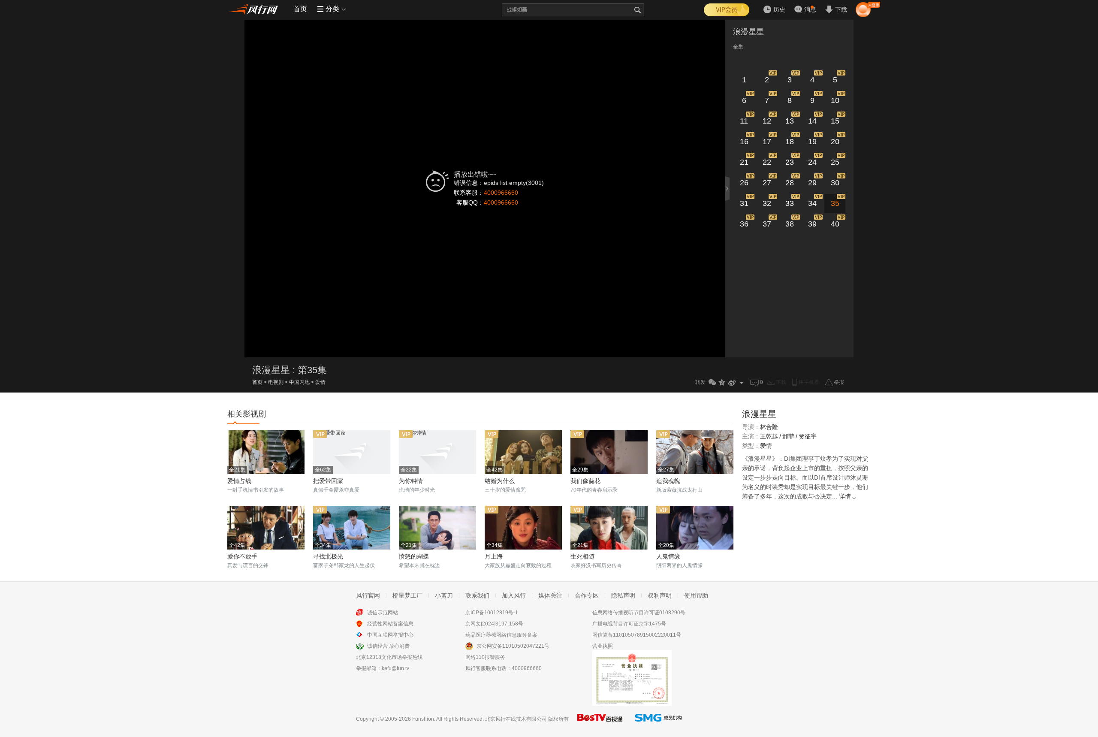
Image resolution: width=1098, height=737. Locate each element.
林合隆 (769, 426)
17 (767, 141)
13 (789, 121)
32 (767, 203)
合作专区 (587, 595)
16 (744, 141)
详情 (845, 496)
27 (767, 182)
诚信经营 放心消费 (388, 646)
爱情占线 (239, 480)
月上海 (494, 556)
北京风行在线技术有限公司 (516, 719)
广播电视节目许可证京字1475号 (629, 624)
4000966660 (501, 192)
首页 (300, 8)
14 (812, 121)
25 (835, 162)
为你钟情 (411, 480)
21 (744, 162)
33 (789, 203)
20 (835, 141)
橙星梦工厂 (407, 595)
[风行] (255, 9)
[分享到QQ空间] (722, 382)
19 (812, 141)
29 (812, 182)
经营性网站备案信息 (390, 624)
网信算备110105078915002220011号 (636, 635)
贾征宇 (808, 436)
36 (744, 224)
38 (789, 224)
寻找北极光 (328, 556)
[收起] (728, 188)
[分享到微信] (712, 382)
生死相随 (582, 556)
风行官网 (368, 595)
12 (767, 121)
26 (744, 182)
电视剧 (276, 382)
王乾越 (769, 436)
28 (789, 182)
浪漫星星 (748, 31)
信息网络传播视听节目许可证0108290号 (638, 613)
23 (789, 162)
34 (812, 203)
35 (835, 203)
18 (789, 141)
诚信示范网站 (382, 613)
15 (835, 121)
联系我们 (477, 595)
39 (812, 224)
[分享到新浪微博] (732, 382)
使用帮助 (696, 595)
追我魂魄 (668, 480)
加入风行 (514, 595)
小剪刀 (444, 595)
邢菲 (788, 436)
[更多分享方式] (741, 382)
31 (744, 203)
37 (767, 224)
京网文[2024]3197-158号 (494, 624)
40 (835, 224)
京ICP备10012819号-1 (491, 613)
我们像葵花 (585, 480)
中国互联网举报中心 (390, 635)
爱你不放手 (242, 556)
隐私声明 (623, 595)
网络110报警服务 (485, 657)
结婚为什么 (500, 480)
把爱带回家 (328, 480)
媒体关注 (550, 595)
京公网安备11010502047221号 (513, 646)
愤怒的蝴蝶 (414, 556)
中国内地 (299, 382)
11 (744, 121)
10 (835, 100)
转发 (700, 382)
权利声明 (660, 595)
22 (767, 162)
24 (812, 162)
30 (835, 182)
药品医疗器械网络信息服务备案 (501, 635)
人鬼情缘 (668, 556)
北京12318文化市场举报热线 (389, 657)
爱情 (320, 382)
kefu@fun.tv (395, 668)
